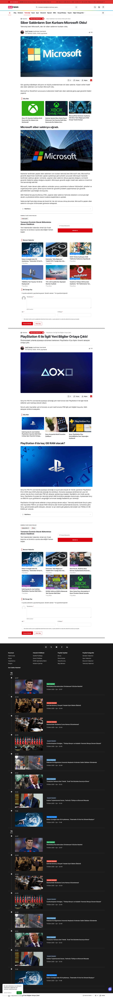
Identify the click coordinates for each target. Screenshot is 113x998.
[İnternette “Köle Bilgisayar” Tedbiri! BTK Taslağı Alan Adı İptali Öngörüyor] (56, 253)
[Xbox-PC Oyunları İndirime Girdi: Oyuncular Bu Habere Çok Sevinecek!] (33, 112)
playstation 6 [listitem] (25, 528)
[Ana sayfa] (9, 12)
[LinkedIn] (67, 647)
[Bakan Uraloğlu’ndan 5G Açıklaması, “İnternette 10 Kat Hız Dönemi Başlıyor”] (32, 253)
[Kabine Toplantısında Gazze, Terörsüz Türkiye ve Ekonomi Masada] (56, 799)
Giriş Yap (38, 323)
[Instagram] (46, 647)
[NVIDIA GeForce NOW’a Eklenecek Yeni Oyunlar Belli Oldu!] (56, 585)
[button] (99, 7)
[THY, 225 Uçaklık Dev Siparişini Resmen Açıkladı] (56, 276)
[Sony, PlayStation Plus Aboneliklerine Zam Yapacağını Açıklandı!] (80, 428)
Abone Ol (75, 230)
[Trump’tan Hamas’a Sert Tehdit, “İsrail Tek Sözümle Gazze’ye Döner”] (56, 780)
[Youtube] (56, 647)
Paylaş (103, 995)
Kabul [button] (19, 992)
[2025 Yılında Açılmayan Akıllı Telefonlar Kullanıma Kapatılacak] (80, 253)
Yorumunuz (30, 296)
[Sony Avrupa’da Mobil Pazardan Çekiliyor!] (56, 428)
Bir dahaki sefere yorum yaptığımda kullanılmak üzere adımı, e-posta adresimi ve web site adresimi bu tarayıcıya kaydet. (51, 319)
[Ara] (95, 7)
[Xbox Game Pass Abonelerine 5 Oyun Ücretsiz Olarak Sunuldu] (80, 585)
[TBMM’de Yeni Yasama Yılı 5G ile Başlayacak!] (32, 276)
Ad (23, 311)
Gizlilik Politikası (7, 992)
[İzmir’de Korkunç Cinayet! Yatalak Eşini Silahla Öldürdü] (56, 704)
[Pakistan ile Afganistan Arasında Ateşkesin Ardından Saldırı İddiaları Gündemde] (56, 761)
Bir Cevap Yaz (27, 289)
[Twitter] (51, 647)
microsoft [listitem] (24, 218)
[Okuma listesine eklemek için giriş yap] (91, 80)
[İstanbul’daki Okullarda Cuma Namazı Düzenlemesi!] (56, 723)
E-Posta (60, 311)
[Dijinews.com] (14, 7)
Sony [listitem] (33, 528)
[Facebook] (62, 647)
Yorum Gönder (27, 323)
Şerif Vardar (29, 31)
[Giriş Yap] (103, 7)
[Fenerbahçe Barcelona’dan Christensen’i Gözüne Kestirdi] (56, 682)
